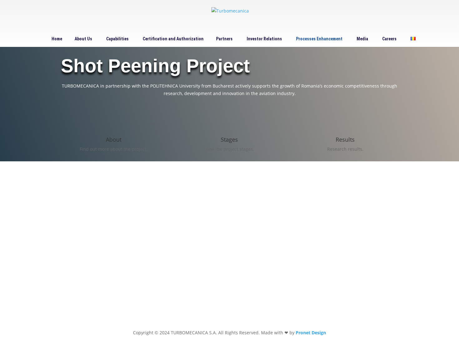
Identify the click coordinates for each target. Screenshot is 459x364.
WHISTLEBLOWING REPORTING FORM (348, 199)
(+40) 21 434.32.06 (213, 224)
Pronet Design (311, 333)
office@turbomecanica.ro (220, 248)
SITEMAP (203, 267)
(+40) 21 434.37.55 (213, 232)
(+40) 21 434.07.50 (258, 224)
